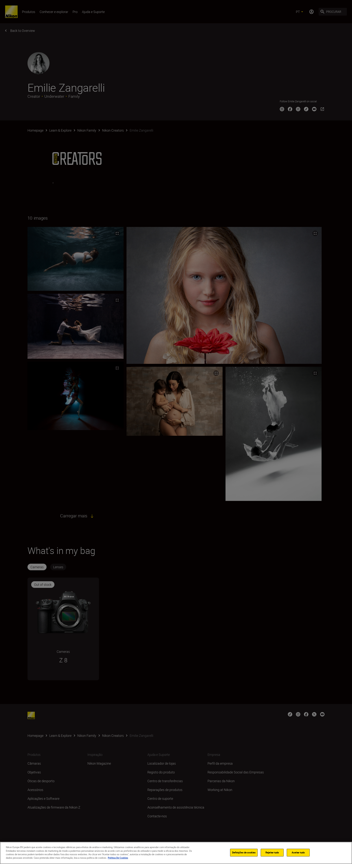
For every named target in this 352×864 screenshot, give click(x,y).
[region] (176, 853)
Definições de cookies (244, 852)
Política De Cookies (118, 857)
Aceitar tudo (298, 852)
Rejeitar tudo (272, 852)
